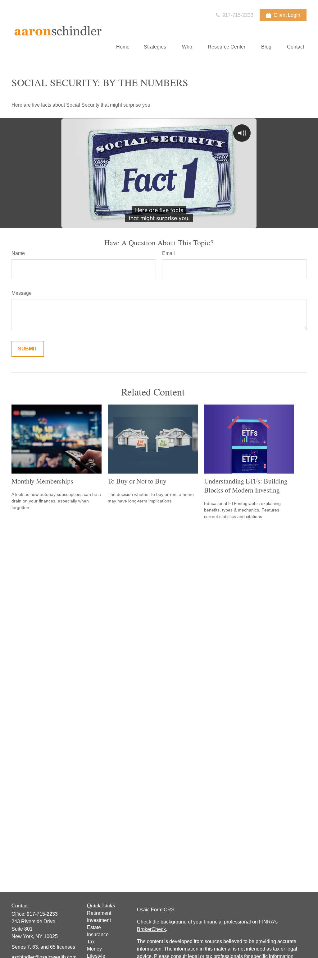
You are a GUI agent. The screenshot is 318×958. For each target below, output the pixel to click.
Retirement (99, 913)
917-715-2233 (237, 15)
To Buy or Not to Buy (137, 480)
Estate (94, 927)
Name (18, 253)
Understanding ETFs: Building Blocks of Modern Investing (246, 485)
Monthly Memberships (42, 480)
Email (168, 253)
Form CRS (163, 909)
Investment (99, 920)
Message (21, 293)
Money (94, 948)
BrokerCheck (151, 929)
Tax (91, 941)
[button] (123, 46)
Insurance (98, 934)
